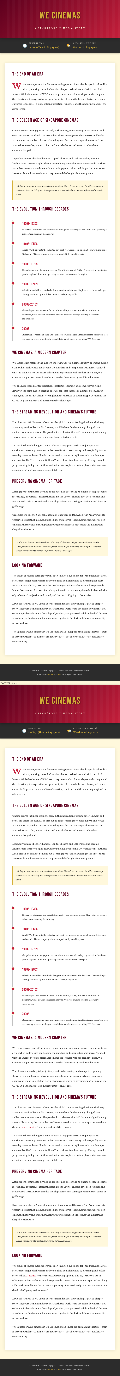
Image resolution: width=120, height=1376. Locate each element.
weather (50, 674)
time (59, 674)
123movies (30, 1275)
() (44, 47)
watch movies (29, 1127)
